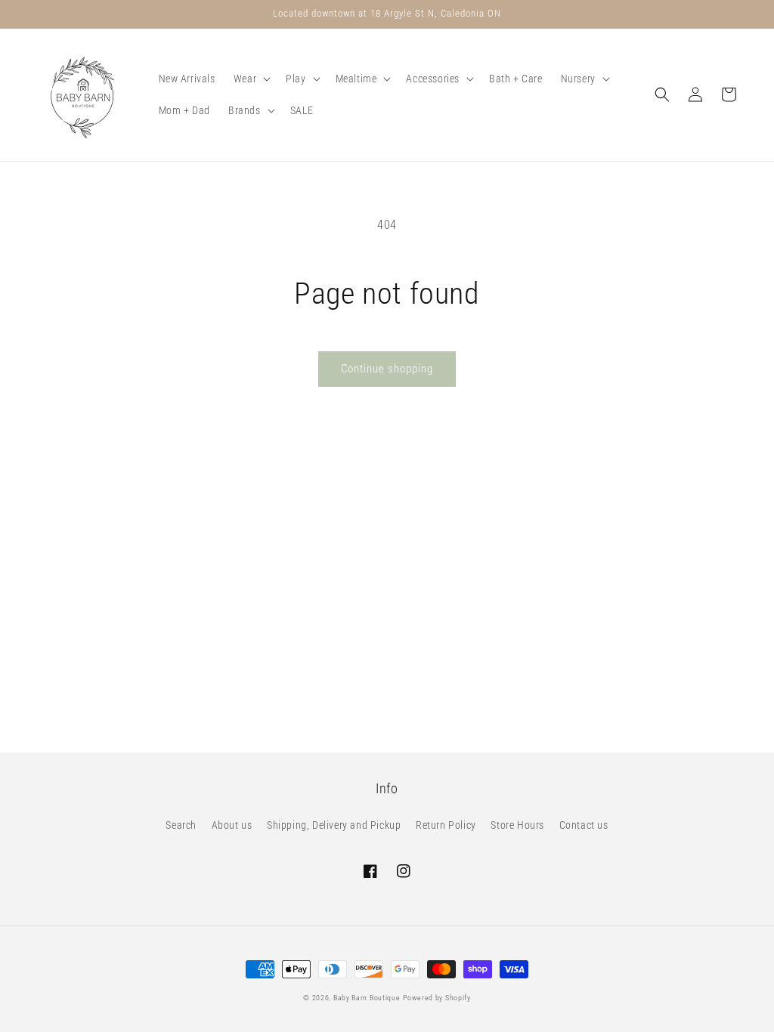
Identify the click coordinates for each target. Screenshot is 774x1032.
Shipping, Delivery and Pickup (334, 825)
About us (232, 825)
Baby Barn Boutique (367, 997)
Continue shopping (387, 368)
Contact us (583, 825)
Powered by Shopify (437, 997)
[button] (250, 78)
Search (181, 825)
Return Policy (446, 825)
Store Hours (517, 825)
